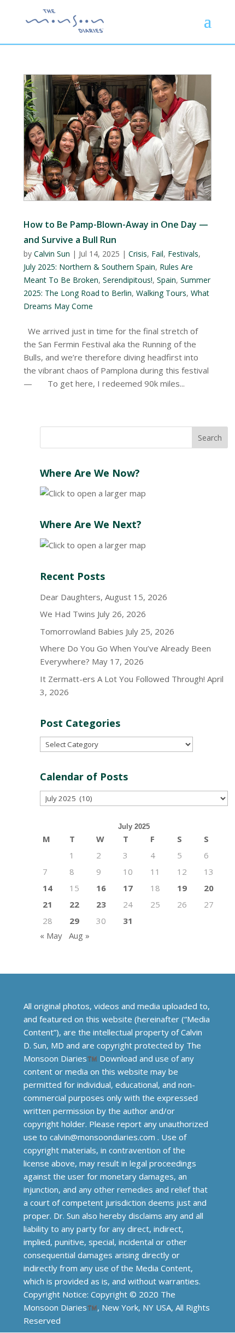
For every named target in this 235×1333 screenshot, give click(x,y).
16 (101, 887)
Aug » (79, 935)
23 (101, 904)
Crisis (137, 253)
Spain (166, 280)
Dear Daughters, (71, 596)
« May (51, 935)
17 (128, 887)
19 (182, 887)
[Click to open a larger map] (93, 493)
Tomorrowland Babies (82, 631)
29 (74, 920)
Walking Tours (161, 293)
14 (47, 887)
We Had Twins (67, 613)
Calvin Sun (52, 253)
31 (128, 920)
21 (47, 904)
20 (209, 887)
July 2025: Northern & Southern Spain (89, 267)
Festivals (183, 253)
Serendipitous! (127, 280)
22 (74, 904)
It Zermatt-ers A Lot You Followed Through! (122, 678)
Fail (157, 253)
